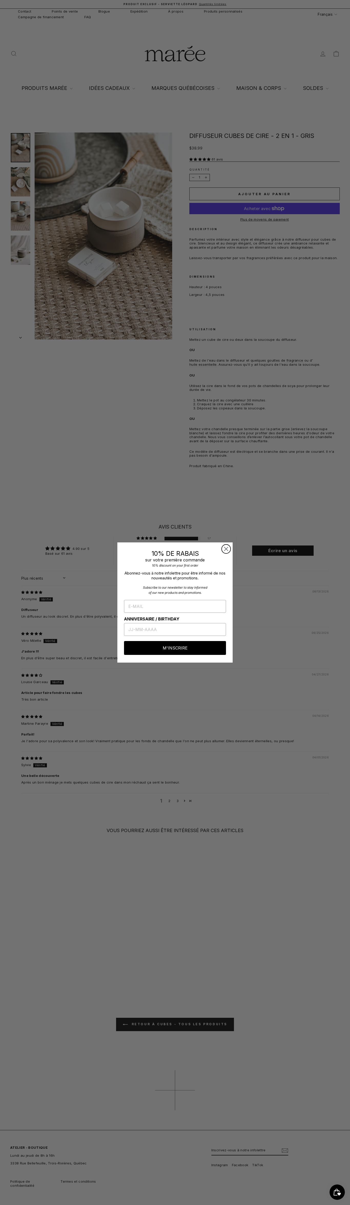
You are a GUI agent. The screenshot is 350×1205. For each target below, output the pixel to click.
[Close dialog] (226, 548)
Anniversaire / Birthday (151, 619)
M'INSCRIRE (175, 648)
